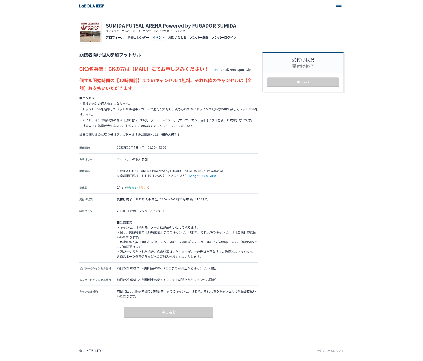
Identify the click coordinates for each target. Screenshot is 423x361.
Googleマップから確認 (202, 176)
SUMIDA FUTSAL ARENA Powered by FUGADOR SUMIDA (171, 25)
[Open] (339, 5)
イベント (158, 37)
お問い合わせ (177, 37)
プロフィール (115, 37)
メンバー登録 (199, 37)
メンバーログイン (224, 37)
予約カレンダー (138, 37)
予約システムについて (330, 350)
